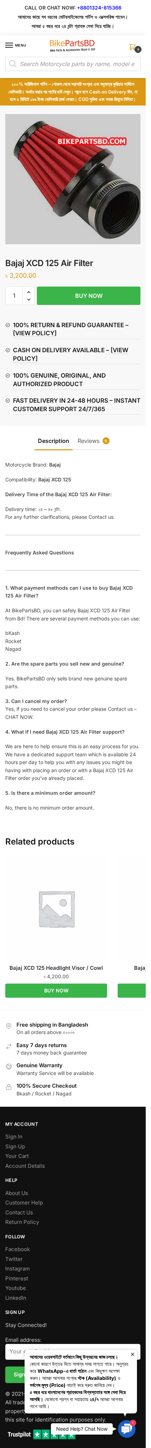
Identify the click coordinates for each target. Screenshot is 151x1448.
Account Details (25, 1165)
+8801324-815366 (99, 8)
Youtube (15, 1288)
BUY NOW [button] (56, 990)
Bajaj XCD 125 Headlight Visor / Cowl (56, 968)
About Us (16, 1193)
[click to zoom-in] (75, 179)
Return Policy (22, 1222)
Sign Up (15, 1146)
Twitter (14, 1259)
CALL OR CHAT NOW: (50, 8)
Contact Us (19, 1212)
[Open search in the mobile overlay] (72, 64)
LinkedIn (15, 1297)
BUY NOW (89, 295)
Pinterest (16, 1278)
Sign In (13, 1136)
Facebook (17, 1249)
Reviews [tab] (92, 440)
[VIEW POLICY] (35, 333)
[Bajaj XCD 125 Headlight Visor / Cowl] (56, 908)
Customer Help (24, 1202)
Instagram (17, 1268)
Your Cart (17, 1156)
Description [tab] (53, 440)
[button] (28, 292)
